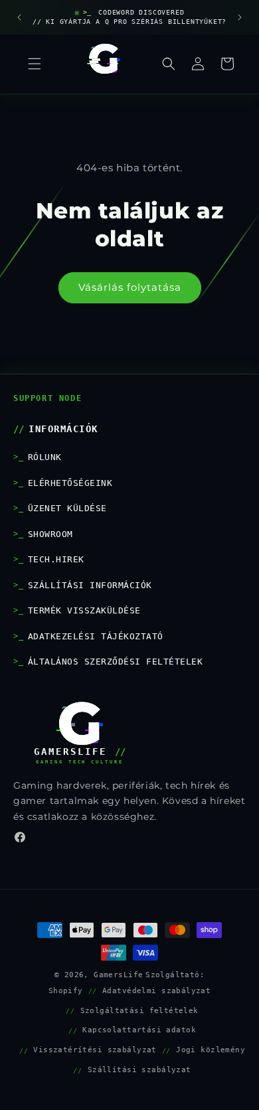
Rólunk (45, 457)
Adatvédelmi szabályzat (156, 990)
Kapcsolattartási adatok (139, 1030)
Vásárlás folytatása (129, 287)
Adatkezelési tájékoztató (95, 636)
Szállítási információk (90, 585)
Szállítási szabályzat (139, 1069)
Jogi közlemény (210, 1050)
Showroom (50, 534)
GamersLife (118, 975)
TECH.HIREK (56, 559)
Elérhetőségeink (70, 483)
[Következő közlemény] (239, 17)
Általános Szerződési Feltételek (115, 662)
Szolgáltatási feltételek (139, 1010)
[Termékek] (34, 63)
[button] (168, 63)
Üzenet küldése (67, 508)
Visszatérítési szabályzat (95, 1050)
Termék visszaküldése (84, 610)
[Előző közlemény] (19, 17)
